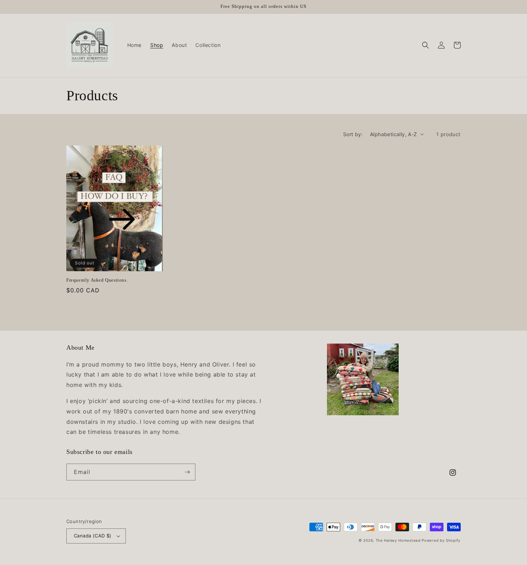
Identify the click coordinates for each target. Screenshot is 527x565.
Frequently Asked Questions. (97, 280)
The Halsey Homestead (398, 540)
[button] (425, 45)
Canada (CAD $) (92, 535)
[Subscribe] (187, 472)
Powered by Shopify (441, 540)
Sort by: (353, 134)
